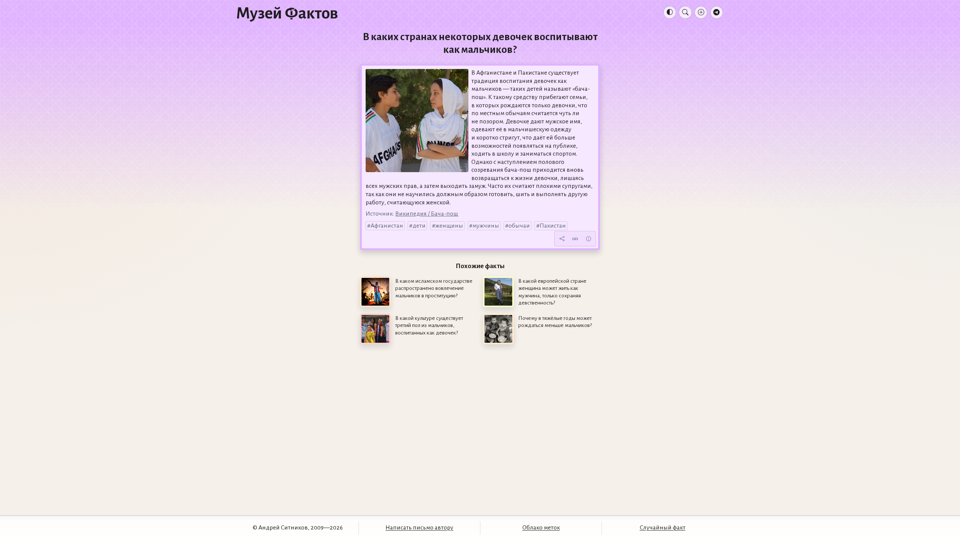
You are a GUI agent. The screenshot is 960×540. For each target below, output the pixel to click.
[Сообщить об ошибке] (588, 239)
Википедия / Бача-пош (426, 213)
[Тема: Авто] (669, 12)
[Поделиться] (562, 239)
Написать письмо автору (419, 527)
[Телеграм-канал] (716, 12)
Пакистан (553, 225)
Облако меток (541, 527)
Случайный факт (663, 527)
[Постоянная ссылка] (575, 239)
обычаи (519, 225)
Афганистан (386, 225)
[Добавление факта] (700, 12)
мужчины (485, 225)
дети (419, 225)
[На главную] (287, 14)
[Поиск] (685, 12)
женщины (449, 225)
